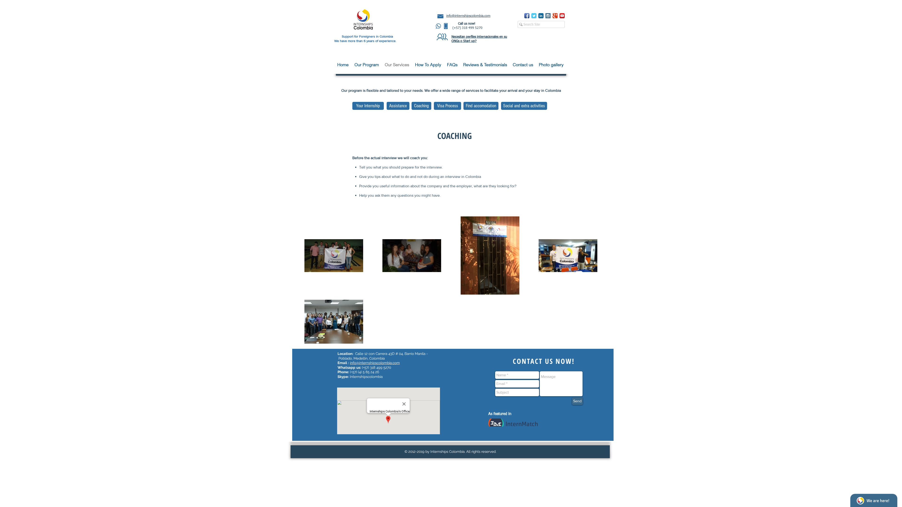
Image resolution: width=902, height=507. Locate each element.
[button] (367, 64)
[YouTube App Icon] (562, 15)
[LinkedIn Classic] (541, 15)
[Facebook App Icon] (526, 15)
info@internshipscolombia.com (375, 363)
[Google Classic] (555, 15)
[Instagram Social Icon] (548, 15)
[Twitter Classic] (534, 15)
